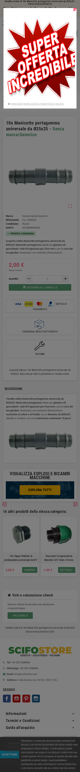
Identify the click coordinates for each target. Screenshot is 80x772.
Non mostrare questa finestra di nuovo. (37, 103)
